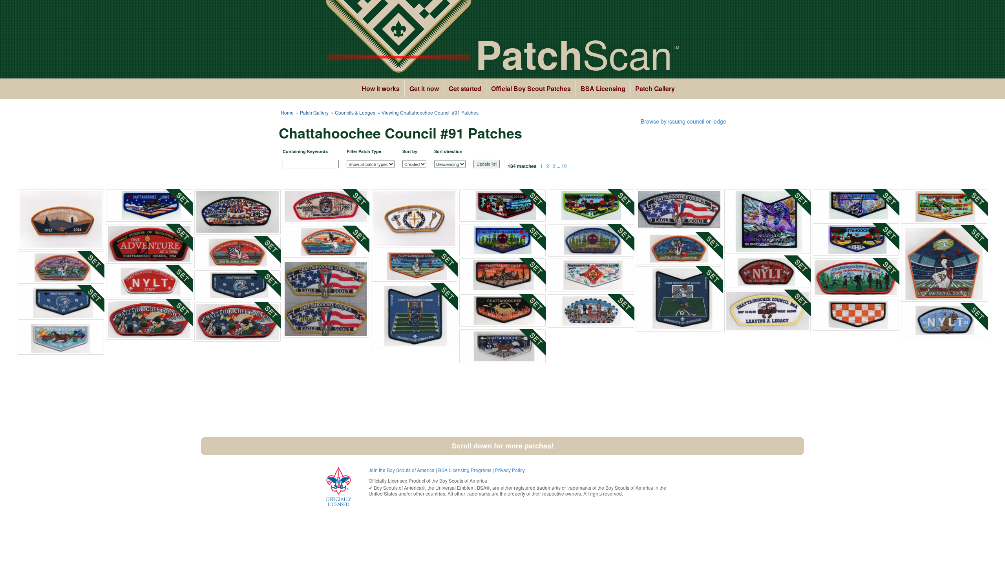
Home (287, 112)
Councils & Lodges (355, 112)
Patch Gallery (655, 88)
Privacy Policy (510, 470)
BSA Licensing (603, 88)
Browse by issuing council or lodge (683, 121)
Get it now (424, 88)
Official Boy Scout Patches (531, 88)
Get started (465, 88)
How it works (381, 88)
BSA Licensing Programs (465, 470)
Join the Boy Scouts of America (402, 470)
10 (564, 165)
